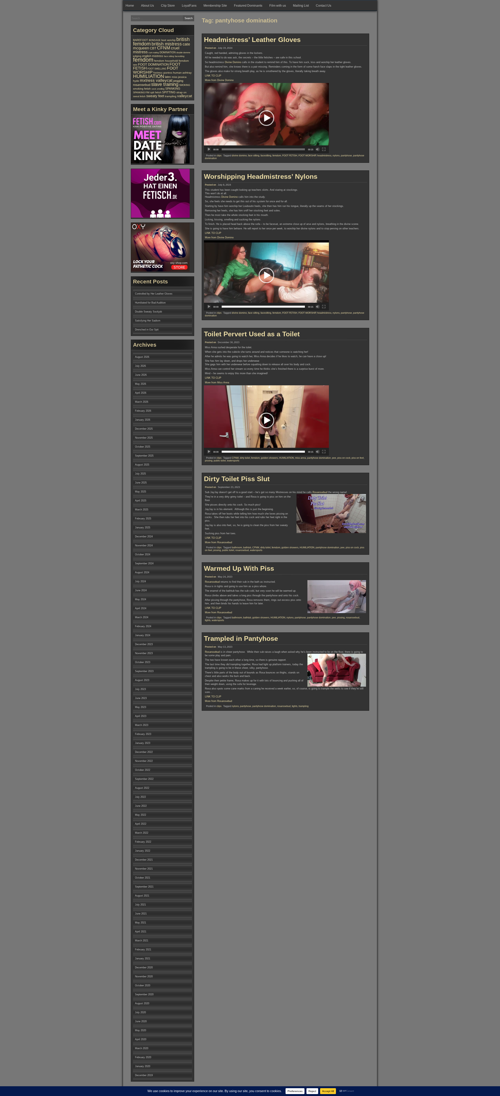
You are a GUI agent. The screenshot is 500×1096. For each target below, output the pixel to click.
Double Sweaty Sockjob (148, 311)
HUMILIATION (286, 458)
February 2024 (143, 626)
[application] (266, 118)
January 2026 (142, 419)
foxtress (157, 72)
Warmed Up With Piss (239, 568)
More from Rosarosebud (218, 542)
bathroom (237, 547)
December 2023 (144, 644)
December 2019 (144, 1075)
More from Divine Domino (219, 80)
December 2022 (144, 752)
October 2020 (142, 985)
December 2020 (144, 967)
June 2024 (141, 590)
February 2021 (143, 949)
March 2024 (141, 617)
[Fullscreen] (324, 149)
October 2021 (142, 877)
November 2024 (144, 545)
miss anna (300, 458)
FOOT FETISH (289, 155)
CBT (153, 48)
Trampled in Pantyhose (241, 638)
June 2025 (141, 482)
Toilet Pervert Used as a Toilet (252, 334)
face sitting (253, 155)
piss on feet (358, 458)
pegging (178, 80)
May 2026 (140, 383)
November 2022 (144, 760)
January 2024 (142, 635)
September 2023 (144, 671)
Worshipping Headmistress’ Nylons (260, 176)
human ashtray (182, 72)
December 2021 (144, 859)
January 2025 (142, 527)
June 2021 (141, 913)
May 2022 (140, 814)
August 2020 (142, 1003)
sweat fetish (139, 96)
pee (334, 458)
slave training (164, 84)
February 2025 (143, 518)
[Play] (209, 149)
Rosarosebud (319, 492)
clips (219, 155)
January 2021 (142, 958)
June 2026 (141, 374)
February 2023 (143, 734)
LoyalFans (189, 5)
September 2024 (144, 563)
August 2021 (142, 895)
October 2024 (142, 554)
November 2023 (144, 653)
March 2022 (141, 832)
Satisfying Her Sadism (147, 320)
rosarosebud (242, 550)
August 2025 (142, 464)
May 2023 (140, 707)
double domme (183, 52)
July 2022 (140, 796)
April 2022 (140, 823)
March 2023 (141, 725)
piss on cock (343, 458)
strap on (181, 92)
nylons (336, 155)
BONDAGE (155, 40)
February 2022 (143, 841)
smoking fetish (142, 88)
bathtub (247, 547)
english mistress (152, 56)
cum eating (153, 52)
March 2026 (141, 401)
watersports (233, 460)
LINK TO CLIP (213, 75)
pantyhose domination (319, 458)
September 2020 (144, 994)
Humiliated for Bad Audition (150, 302)
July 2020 (140, 1012)
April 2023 (140, 716)
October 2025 (142, 446)
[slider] (263, 149)
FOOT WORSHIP (307, 155)
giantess (167, 72)
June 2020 (141, 1021)
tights (208, 620)
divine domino (239, 155)
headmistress (324, 155)
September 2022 (144, 778)
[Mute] (318, 149)
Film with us (277, 5)
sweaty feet (155, 96)
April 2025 (140, 500)
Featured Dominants (248, 5)
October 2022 (142, 769)
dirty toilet (245, 458)
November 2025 (144, 437)
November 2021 (144, 868)
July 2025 (140, 473)
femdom (276, 155)
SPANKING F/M (141, 92)
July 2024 (140, 581)
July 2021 (140, 904)
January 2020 (142, 1066)
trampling (304, 706)
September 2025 (144, 455)
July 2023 (140, 689)
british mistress (167, 43)
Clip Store (168, 5)
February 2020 (143, 1057)
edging (137, 56)
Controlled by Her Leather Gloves (153, 293)
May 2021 (140, 922)
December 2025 (144, 428)
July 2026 (140, 365)
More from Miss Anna (217, 382)
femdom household (166, 60)
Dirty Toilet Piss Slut (237, 479)
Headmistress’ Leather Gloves (252, 39)
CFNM (235, 458)
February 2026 (143, 410)
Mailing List (301, 5)
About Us (147, 5)
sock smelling (158, 89)
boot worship (168, 40)
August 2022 (142, 787)
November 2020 (144, 976)
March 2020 (141, 1048)
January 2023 (142, 743)
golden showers (269, 458)
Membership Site (215, 5)
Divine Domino (233, 62)
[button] (266, 118)
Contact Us (323, 5)
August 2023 (142, 680)
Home (130, 5)
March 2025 (141, 509)
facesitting (266, 155)
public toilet (220, 460)
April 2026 (140, 392)
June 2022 (141, 805)
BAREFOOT (140, 40)
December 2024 (144, 536)
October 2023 (142, 662)
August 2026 (142, 356)
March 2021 (141, 940)
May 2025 (140, 491)
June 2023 (141, 698)
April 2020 (140, 1039)
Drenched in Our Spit (147, 329)
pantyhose (346, 155)
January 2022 (142, 850)
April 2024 (140, 608)
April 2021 (140, 931)
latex (168, 76)
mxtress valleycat (156, 80)
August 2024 (142, 572)
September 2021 (144, 886)
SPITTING (169, 92)
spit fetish (155, 92)
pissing (208, 460)
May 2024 (140, 599)
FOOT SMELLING (156, 69)
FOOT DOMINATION (153, 64)
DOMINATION (168, 52)
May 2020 (140, 1030)
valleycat (184, 96)
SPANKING (172, 88)
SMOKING (184, 85)
